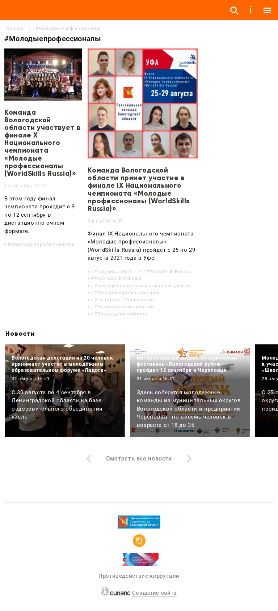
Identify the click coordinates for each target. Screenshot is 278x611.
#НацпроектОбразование (124, 299)
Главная (14, 28)
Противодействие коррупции (139, 576)
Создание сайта (154, 593)
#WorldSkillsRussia (168, 271)
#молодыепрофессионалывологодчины (142, 285)
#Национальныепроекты (124, 306)
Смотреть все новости (139, 458)
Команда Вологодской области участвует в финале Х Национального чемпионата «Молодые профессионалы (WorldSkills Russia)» (42, 143)
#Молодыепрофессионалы (43, 244)
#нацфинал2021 (113, 271)
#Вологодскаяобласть (120, 314)
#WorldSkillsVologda (117, 278)
